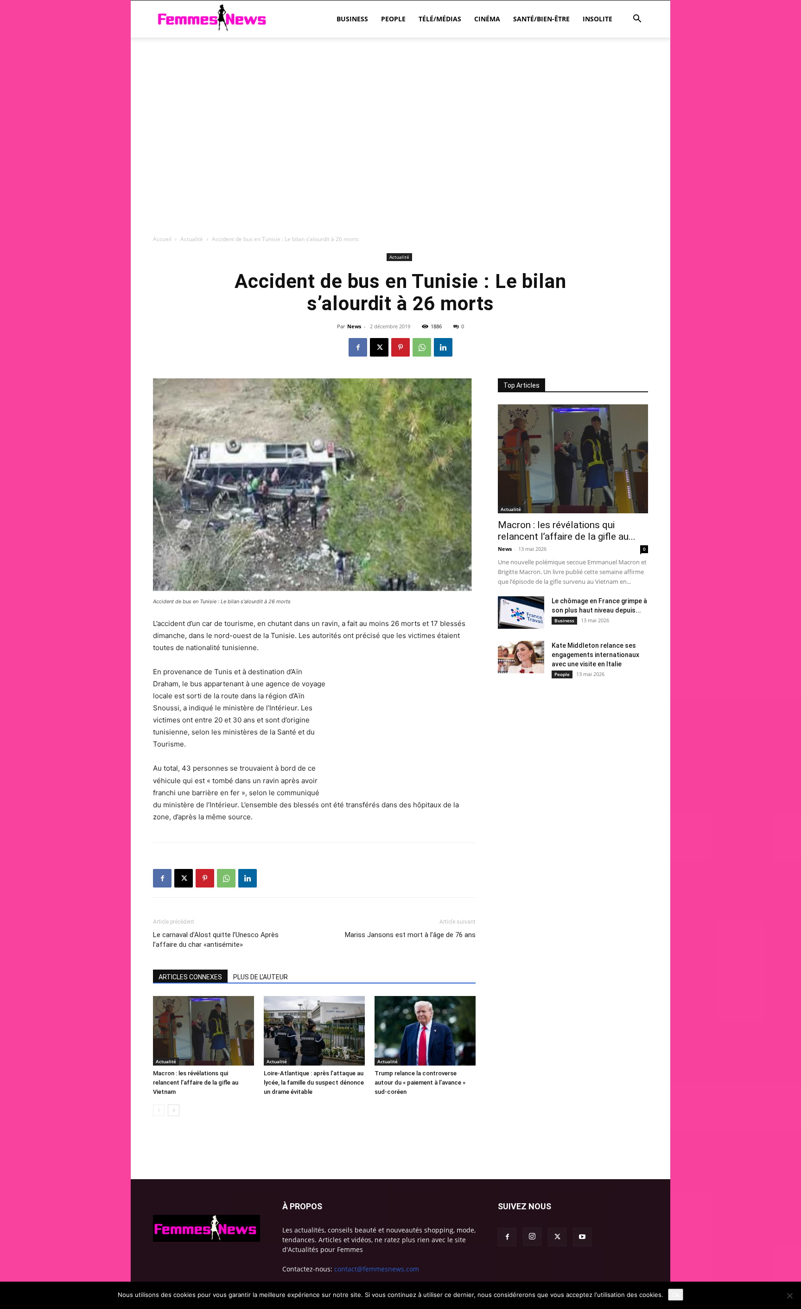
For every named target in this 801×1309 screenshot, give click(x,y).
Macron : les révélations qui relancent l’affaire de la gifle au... (567, 530)
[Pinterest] (400, 347)
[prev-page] (159, 1110)
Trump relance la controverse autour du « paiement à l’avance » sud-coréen (420, 1082)
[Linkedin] (443, 347)
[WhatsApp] (422, 347)
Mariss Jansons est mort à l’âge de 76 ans (410, 935)
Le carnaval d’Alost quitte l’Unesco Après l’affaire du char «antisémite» (216, 940)
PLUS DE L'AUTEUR (260, 977)
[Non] (789, 1295)
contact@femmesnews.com (376, 1268)
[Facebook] (358, 347)
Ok (676, 1294)
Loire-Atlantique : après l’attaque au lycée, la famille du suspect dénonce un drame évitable (314, 1082)
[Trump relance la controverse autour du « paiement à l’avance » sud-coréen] (425, 1031)
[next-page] (173, 1110)
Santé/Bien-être (541, 18)
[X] (379, 347)
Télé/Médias (440, 18)
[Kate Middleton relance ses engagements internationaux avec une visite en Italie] (521, 657)
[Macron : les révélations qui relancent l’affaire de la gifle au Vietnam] (203, 1031)
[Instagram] (532, 1236)
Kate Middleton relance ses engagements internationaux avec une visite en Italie (595, 655)
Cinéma (487, 18)
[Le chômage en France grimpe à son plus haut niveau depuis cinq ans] (521, 612)
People (393, 18)
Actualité (191, 239)
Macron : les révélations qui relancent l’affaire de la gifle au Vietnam (195, 1082)
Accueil (162, 239)
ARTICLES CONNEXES (190, 977)
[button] (637, 19)
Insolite (597, 18)
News (354, 326)
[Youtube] (582, 1237)
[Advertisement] (400, 69)
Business (352, 18)
